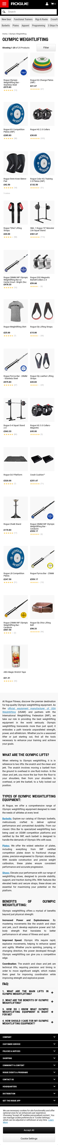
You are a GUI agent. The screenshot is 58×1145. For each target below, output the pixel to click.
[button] (4, 12)
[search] (29, 12)
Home (4, 34)
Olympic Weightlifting (17, 34)
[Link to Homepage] (20, 4)
